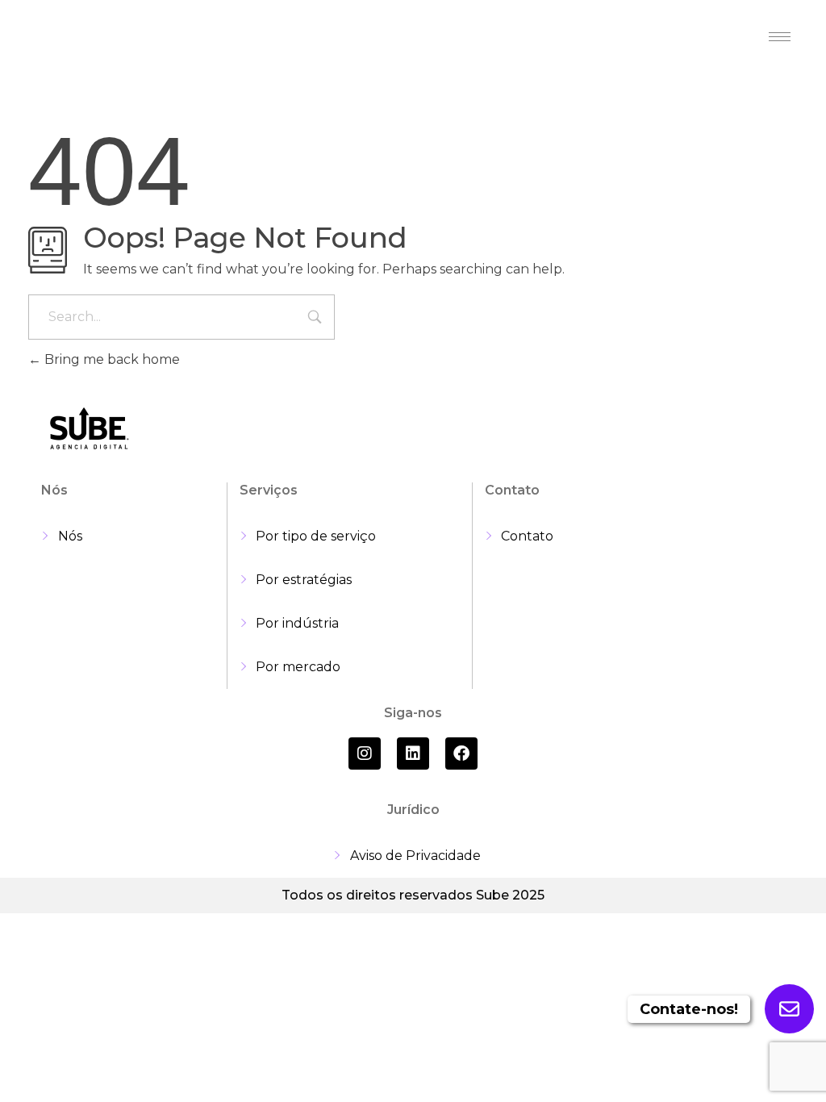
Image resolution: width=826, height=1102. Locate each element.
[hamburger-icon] (779, 36)
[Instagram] (364, 753)
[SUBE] (88, 38)
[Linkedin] (413, 753)
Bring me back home (110, 359)
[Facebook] (461, 753)
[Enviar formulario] (789, 1008)
